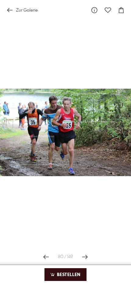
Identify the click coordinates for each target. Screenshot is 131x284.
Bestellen (67, 275)
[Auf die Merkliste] (108, 10)
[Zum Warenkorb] (121, 10)
